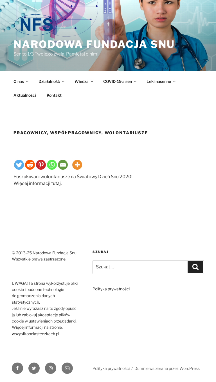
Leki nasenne (159, 81)
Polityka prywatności (111, 288)
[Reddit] (30, 165)
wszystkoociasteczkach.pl (35, 333)
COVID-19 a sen (117, 81)
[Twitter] (19, 165)
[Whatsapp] (52, 165)
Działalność (49, 81)
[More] (77, 165)
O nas (19, 81)
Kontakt (54, 95)
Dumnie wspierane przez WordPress (167, 368)
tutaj (56, 183)
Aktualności (25, 95)
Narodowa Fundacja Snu (94, 44)
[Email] (63, 165)
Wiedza (82, 81)
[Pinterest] (41, 165)
